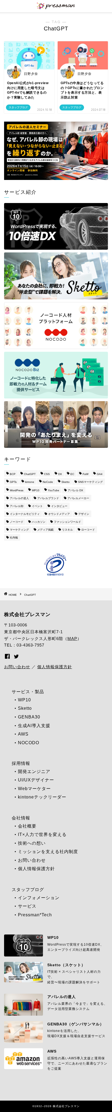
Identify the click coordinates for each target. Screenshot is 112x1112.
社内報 (14, 537)
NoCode (48, 481)
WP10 (35, 490)
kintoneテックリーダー (42, 797)
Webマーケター (34, 788)
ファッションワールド (67, 521)
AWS (23, 734)
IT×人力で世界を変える (42, 834)
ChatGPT (30, 474)
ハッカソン (38, 521)
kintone (29, 481)
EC (72, 474)
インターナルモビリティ (25, 513)
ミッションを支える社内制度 (48, 851)
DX (60, 474)
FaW (85, 474)
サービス (27, 906)
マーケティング (19, 529)
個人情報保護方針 (54, 666)
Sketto (65, 481)
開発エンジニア (34, 771)
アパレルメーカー (78, 498)
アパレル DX (75, 490)
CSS (47, 474)
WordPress (16, 490)
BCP (12, 474)
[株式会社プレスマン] (56, 6)
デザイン (83, 513)
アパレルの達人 (19, 498)
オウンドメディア (59, 513)
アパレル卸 (16, 506)
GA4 (99, 474)
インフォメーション (39, 897)
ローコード (88, 529)
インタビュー (59, 506)
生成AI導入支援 (34, 725)
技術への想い (32, 843)
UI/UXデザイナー (36, 780)
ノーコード (16, 521)
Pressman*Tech (35, 915)
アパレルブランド (48, 498)
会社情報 (21, 818)
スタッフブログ (28, 889)
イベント (37, 506)
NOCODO (28, 742)
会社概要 (27, 826)
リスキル (67, 529)
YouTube (53, 490)
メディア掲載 (45, 529)
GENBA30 (29, 717)
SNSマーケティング (90, 481)
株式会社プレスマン (27, 614)
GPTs (13, 481)
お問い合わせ (17, 666)
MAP (72, 638)
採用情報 (21, 763)
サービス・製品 (28, 691)
